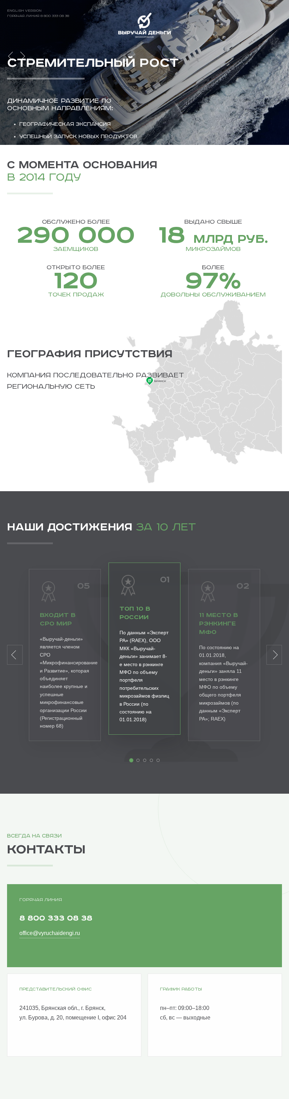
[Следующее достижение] (274, 655)
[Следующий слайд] (21, 56)
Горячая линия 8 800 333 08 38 (38, 16)
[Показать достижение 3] (144, 760)
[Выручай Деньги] (144, 26)
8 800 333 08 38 (55, 918)
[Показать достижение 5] (158, 760)
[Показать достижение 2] (138, 760)
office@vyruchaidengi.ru (49, 933)
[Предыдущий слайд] (11, 56)
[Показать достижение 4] (151, 760)
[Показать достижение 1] (131, 760)
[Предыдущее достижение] (15, 655)
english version (24, 11)
